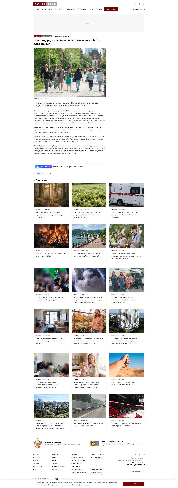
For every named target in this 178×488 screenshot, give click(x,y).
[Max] (50, 173)
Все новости (41, 9)
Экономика (70, 9)
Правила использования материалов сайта (98, 468)
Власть (61, 9)
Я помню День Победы (97, 454)
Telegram (143, 4)
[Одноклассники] (42, 173)
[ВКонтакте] (38, 173)
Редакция (93, 462)
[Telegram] (46, 173)
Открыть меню (34, 9)
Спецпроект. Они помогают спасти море (97, 458)
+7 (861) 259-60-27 (137, 462)
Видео (54, 460)
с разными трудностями (90, 146)
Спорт (92, 9)
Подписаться (45, 166)
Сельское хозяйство (58, 466)
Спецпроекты (111, 9)
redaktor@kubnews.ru (136, 464)
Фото (54, 457)
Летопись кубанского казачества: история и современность (78, 462)
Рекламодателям (95, 465)
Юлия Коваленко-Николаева (62, 36)
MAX (83, 166)
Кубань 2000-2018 (77, 469)
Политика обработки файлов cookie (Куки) (96, 473)
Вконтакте (135, 4)
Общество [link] (38, 209)
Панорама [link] (76, 209)
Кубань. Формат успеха (78, 472)
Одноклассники (139, 4)
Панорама (74, 454)
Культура (55, 454)
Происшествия (82, 9)
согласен (134, 484)
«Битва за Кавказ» (77, 457)
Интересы (55, 469)
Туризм (99, 9)
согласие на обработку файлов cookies (76, 485)
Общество (52, 9)
